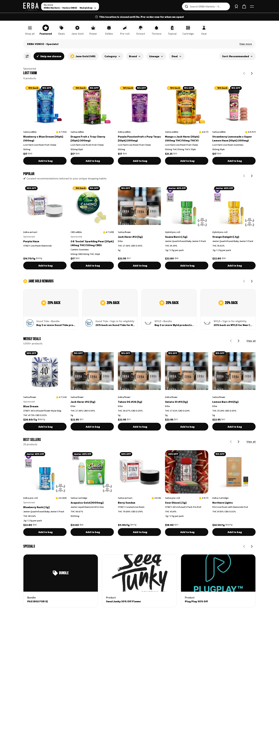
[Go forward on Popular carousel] (252, 176)
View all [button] (251, 341)
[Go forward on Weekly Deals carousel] (239, 341)
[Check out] (244, 6)
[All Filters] (27, 56)
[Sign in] (236, 6)
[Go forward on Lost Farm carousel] (252, 73)
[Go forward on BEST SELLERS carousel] (239, 442)
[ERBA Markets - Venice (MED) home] (31, 6)
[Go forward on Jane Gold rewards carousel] (252, 281)
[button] (245, 44)
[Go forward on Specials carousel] (252, 546)
